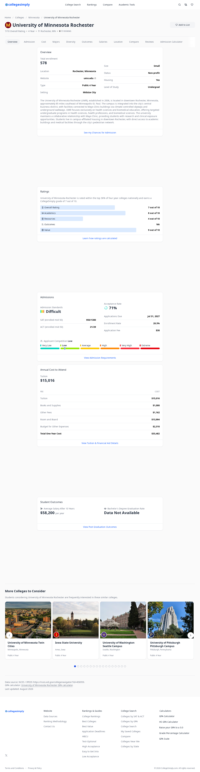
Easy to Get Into (90, 751)
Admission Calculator (171, 41)
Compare (107, 4)
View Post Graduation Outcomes (100, 526)
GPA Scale (164, 738)
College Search (129, 726)
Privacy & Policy (35, 768)
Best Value (87, 726)
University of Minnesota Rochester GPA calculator (46, 685)
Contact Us (49, 726)
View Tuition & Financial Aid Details (100, 443)
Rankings (92, 4)
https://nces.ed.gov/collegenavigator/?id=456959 (58, 682)
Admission (29, 41)
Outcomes (87, 41)
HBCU (85, 736)
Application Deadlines (93, 731)
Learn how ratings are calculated (100, 238)
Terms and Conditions (14, 768)
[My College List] (192, 5)
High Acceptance (91, 746)
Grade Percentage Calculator (174, 733)
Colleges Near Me (130, 741)
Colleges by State (130, 746)
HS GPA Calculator (168, 721)
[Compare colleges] (186, 5)
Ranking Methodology (55, 721)
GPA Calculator (167, 716)
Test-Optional (89, 741)
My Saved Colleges (130, 731)
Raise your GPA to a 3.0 (171, 727)
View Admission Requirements (100, 357)
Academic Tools (127, 4)
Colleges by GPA (129, 721)
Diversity (70, 41)
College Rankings (91, 716)
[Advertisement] (20, 94)
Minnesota (90, 71)
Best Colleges (89, 721)
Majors (56, 41)
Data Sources (50, 716)
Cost (43, 41)
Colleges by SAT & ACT (132, 716)
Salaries (103, 41)
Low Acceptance (90, 756)
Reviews (149, 41)
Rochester (78, 71)
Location (118, 41)
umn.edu (88, 78)
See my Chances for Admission (100, 132)
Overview (12, 41)
